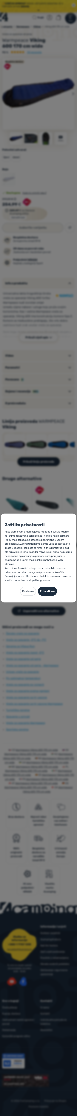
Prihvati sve (47, 591)
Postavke (28, 591)
